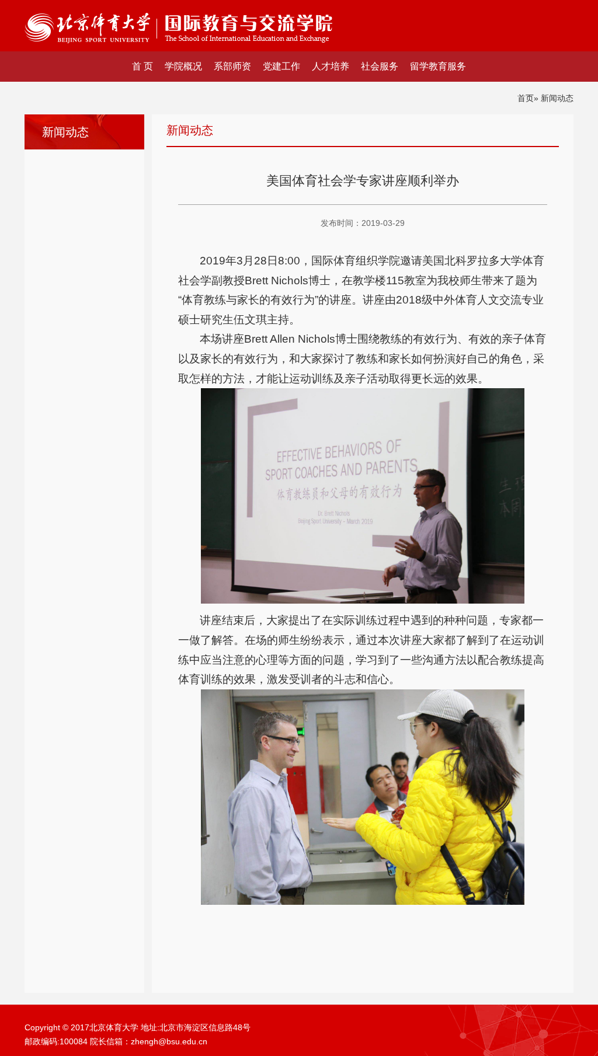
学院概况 (183, 66)
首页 (525, 98)
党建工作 (281, 66)
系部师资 (232, 66)
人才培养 (330, 66)
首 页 (142, 66)
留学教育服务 (438, 66)
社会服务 (379, 66)
